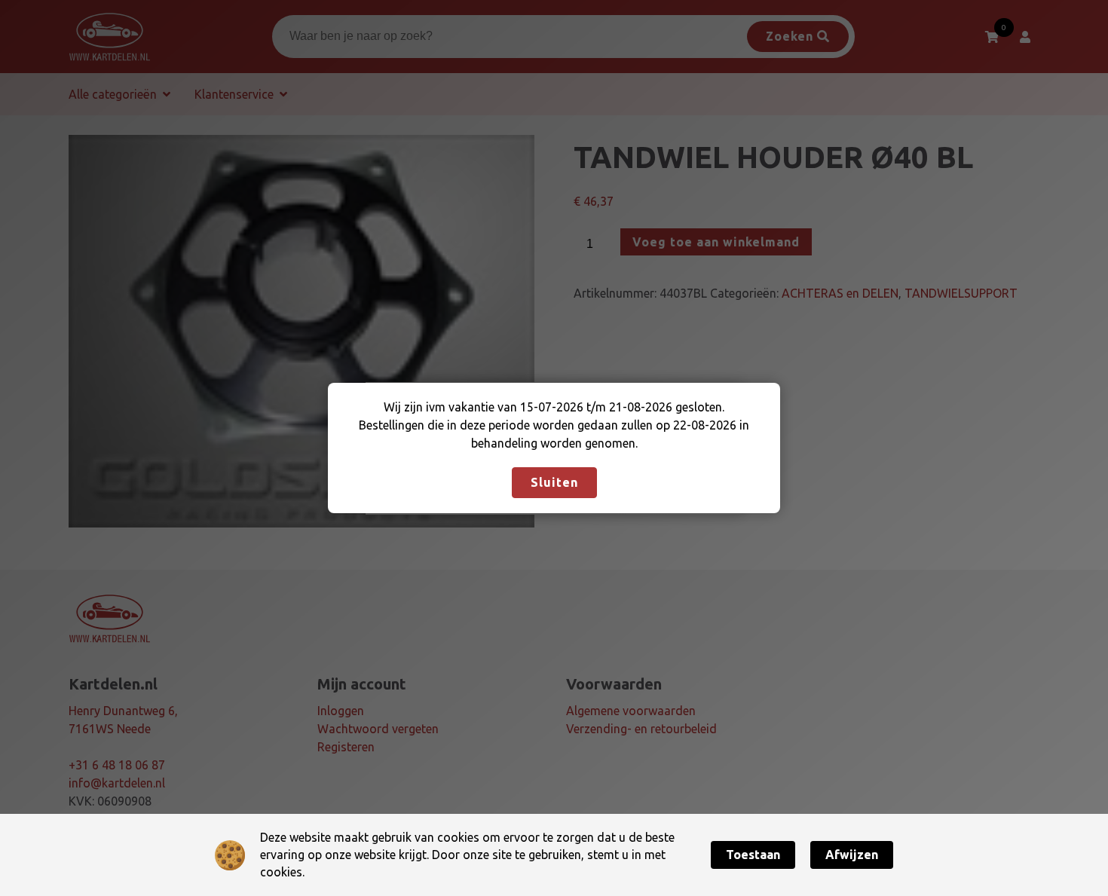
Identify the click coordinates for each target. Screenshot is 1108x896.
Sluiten (554, 482)
